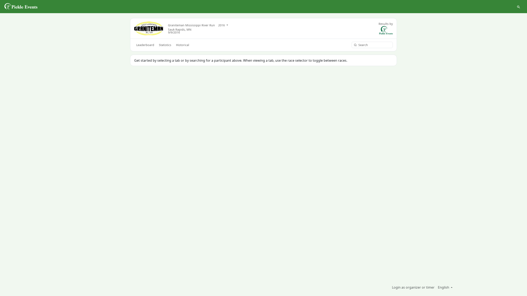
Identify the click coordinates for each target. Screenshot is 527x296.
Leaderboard (145, 45)
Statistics (165, 45)
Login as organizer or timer (413, 287)
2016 (222, 25)
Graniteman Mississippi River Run (191, 25)
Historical (182, 45)
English (444, 287)
